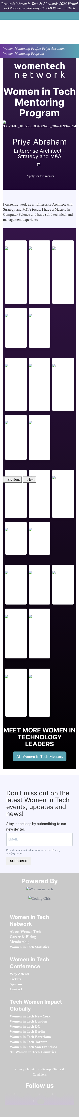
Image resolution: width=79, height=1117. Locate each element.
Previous (13, 479)
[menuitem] (25, 931)
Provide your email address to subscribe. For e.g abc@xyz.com (33, 852)
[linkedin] (32, 1095)
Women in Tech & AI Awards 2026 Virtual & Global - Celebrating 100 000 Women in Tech (41, 6)
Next (30, 479)
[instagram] (45, 1095)
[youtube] (43, 183)
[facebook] (34, 183)
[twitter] (58, 1095)
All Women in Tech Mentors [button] (39, 756)
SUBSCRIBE (19, 861)
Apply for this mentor (40, 176)
